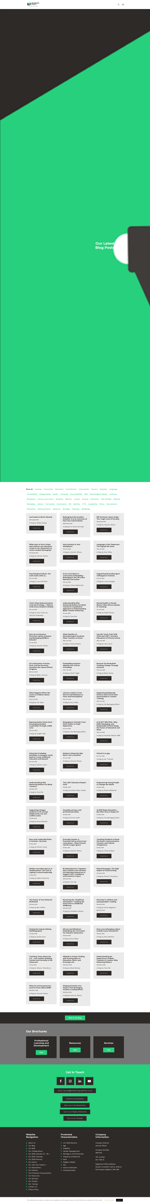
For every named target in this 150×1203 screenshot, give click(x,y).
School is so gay (103, 1002)
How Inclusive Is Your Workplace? (71, 794)
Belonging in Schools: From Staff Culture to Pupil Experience (74, 973)
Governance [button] (62, 753)
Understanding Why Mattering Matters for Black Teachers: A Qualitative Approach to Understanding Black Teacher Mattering (74, 855)
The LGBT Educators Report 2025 (74, 1032)
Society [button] (85, 748)
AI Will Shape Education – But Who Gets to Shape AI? (108, 1060)
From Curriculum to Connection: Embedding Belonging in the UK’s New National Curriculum (74, 825)
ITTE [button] (84, 753)
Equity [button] (55, 743)
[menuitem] (29, 739)
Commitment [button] (71, 738)
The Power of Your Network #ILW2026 (40, 1150)
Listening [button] (64, 743)
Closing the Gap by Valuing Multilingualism (40, 1179)
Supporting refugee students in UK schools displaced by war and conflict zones (38, 1062)
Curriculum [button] (50, 753)
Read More (36, 777)
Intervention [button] (84, 738)
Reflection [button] (31, 758)
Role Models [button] (106, 748)
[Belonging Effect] (33, 4)
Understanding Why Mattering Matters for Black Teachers (40, 1033)
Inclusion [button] (113, 743)
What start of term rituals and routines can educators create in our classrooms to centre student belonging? (40, 796)
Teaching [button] (75, 758)
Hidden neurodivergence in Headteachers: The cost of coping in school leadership (40, 1119)
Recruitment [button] (112, 753)
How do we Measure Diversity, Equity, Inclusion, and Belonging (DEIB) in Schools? (40, 886)
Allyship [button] (116, 748)
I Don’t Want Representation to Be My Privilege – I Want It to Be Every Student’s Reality (41, 854)
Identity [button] (76, 753)
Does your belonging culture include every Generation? (108, 1179)
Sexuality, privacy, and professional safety (72, 1060)
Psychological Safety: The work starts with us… (40, 823)
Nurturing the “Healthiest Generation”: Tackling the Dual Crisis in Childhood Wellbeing (73, 1151)
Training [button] (38, 738)
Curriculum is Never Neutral (40, 766)
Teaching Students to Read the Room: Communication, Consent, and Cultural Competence (108, 1091)
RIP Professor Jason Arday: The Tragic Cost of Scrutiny (108, 767)
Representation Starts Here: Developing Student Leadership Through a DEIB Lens (40, 974)
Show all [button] (29, 738)
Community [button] (48, 738)
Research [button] (57, 758)
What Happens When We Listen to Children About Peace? (39, 943)
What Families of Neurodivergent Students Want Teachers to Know (73, 885)
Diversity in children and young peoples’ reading (107, 1150)
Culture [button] (40, 753)
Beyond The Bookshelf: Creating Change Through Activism (107, 914)
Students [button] (59, 748)
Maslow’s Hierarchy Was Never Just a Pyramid (73, 1003)
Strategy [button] (66, 758)
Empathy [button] (103, 738)
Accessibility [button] (32, 743)
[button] (123, 4)
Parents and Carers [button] (46, 748)
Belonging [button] (31, 753)
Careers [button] (94, 738)
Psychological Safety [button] (98, 743)
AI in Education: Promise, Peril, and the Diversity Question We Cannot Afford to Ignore (40, 915)
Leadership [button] (92, 753)
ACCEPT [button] (119, 1200)
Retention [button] (94, 748)
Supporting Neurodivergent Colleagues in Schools (108, 823)
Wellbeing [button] (86, 758)
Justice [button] (77, 748)
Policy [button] (102, 753)
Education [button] (59, 738)
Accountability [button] (76, 743)
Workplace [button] (31, 748)
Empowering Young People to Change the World (108, 1032)
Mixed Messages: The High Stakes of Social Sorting (108, 1118)
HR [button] (70, 753)
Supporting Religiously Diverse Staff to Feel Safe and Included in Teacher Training (107, 944)
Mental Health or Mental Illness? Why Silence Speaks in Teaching (108, 854)
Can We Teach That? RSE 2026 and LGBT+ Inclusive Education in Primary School (108, 885)
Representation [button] (44, 758)
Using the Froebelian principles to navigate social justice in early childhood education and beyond (41, 1005)
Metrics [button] (68, 748)
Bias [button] (86, 743)
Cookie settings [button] (109, 1200)
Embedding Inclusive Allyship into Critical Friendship (71, 914)
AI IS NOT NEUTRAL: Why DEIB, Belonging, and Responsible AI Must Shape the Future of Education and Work (108, 974)
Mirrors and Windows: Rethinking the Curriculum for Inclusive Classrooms (74, 1180)
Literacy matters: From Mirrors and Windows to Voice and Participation (73, 943)
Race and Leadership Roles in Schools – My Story (40, 1089)
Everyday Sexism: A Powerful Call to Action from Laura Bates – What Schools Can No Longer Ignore (74, 1091)
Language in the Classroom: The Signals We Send (108, 794)
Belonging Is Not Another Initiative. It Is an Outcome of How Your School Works (75, 768)
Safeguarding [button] (45, 743)
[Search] (117, 4)
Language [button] (113, 738)
